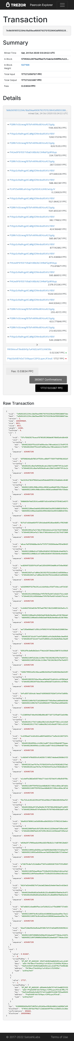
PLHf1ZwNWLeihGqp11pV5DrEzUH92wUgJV (32, 189)
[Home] (16, 5)
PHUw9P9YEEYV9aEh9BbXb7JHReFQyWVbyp (33, 152)
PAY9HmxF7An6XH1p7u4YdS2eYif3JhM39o (29, 349)
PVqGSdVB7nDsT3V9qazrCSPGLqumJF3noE (30, 358)
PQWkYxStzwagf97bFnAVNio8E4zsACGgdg (32, 124)
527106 (25, 65)
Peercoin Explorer (41, 5)
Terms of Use (59, 1037)
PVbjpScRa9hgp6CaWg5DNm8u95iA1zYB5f (32, 133)
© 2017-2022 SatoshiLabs (23, 1037)
